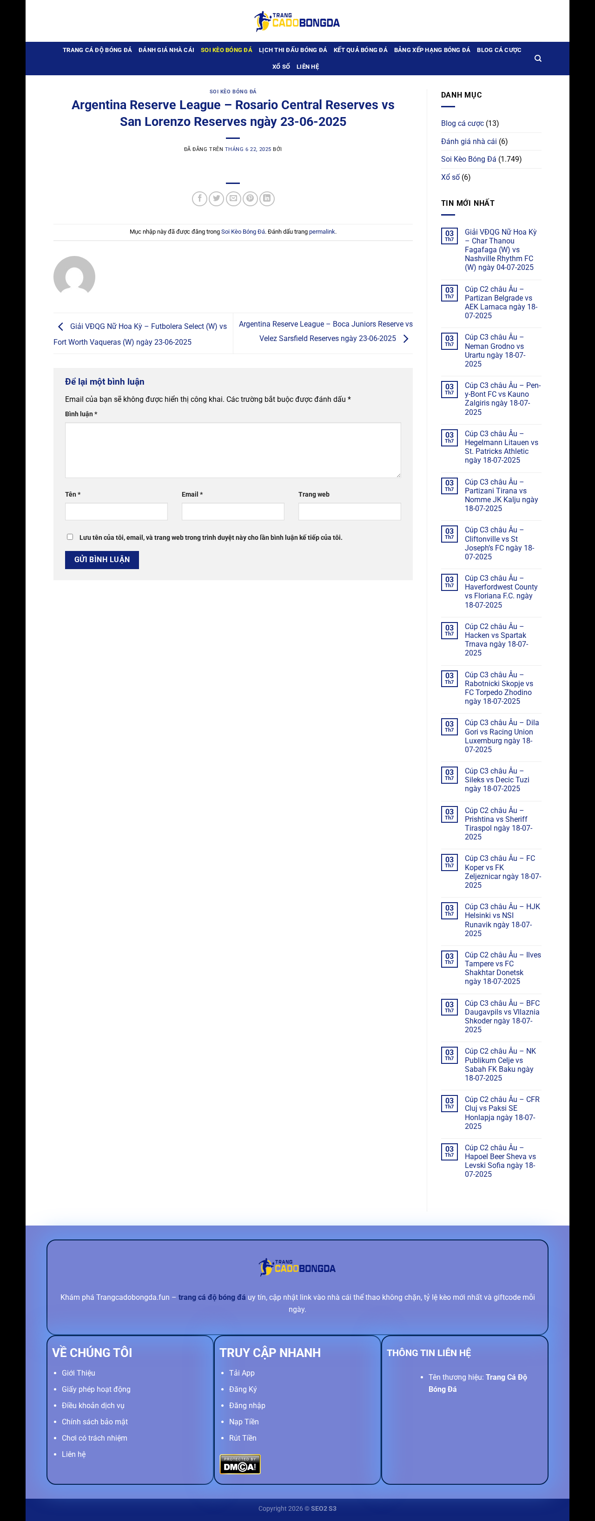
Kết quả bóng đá (361, 49)
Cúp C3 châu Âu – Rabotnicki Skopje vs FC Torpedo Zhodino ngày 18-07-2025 (499, 688)
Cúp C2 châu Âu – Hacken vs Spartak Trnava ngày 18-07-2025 (496, 640)
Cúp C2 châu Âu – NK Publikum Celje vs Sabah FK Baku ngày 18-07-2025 (500, 1064)
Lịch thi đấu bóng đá (293, 49)
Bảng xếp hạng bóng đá (432, 49)
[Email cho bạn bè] (233, 199)
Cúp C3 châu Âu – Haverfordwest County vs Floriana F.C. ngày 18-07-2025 (501, 592)
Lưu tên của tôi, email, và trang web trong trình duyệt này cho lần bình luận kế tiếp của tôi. (211, 538)
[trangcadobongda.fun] (297, 20)
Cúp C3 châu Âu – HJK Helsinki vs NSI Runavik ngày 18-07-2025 (502, 920)
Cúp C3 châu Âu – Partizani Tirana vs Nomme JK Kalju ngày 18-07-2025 (501, 495)
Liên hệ (308, 66)
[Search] (538, 58)
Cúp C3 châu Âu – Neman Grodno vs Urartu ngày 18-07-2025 (495, 350)
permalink (322, 231)
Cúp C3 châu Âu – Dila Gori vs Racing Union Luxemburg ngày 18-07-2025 (502, 736)
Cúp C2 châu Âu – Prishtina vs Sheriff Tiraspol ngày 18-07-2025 (498, 824)
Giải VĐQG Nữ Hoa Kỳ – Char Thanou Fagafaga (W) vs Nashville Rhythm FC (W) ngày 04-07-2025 (501, 250)
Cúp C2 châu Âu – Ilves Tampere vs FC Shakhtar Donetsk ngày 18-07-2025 (503, 968)
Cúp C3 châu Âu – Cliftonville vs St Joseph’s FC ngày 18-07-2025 (499, 543)
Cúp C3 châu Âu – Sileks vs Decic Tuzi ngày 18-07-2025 (497, 780)
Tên (72, 494)
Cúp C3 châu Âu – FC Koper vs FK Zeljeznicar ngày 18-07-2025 (503, 872)
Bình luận (81, 414)
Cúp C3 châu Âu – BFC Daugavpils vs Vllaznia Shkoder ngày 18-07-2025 (502, 1017)
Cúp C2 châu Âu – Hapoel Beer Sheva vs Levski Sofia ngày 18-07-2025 (500, 1161)
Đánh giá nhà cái (166, 49)
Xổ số (281, 66)
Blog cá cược (499, 49)
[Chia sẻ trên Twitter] (216, 199)
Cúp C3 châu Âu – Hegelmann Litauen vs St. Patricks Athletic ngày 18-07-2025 (501, 447)
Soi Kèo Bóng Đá (226, 49)
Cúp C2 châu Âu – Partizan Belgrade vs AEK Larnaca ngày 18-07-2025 (501, 303)
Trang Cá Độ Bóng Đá (97, 49)
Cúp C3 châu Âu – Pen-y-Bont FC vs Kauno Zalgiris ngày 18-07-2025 (503, 399)
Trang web (314, 494)
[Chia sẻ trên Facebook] (199, 199)
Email (192, 494)
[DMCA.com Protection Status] (240, 1463)
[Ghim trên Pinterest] (250, 199)
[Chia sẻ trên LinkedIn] (267, 199)
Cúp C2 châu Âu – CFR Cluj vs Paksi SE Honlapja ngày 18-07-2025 (502, 1113)
